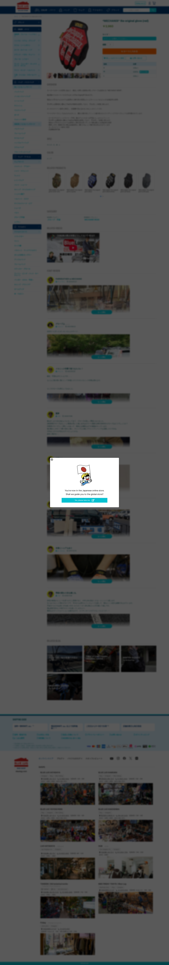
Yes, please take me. (83, 500)
